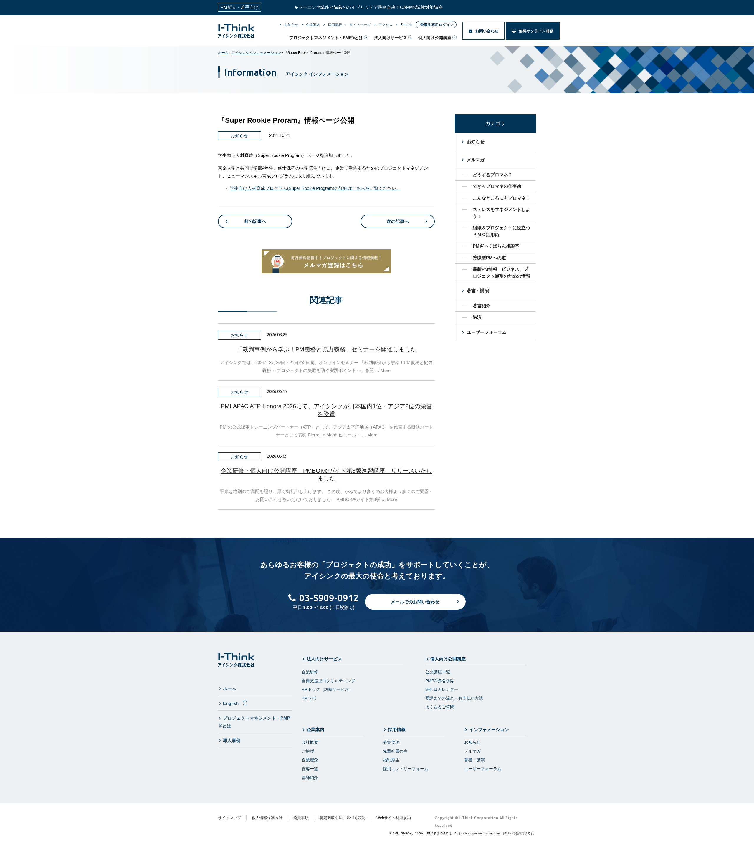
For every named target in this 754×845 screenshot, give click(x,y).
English (406, 25)
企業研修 (310, 672)
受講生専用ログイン (437, 25)
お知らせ (291, 25)
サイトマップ (360, 25)
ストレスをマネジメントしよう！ (501, 213)
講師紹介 (310, 777)
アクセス (385, 25)
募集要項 (391, 742)
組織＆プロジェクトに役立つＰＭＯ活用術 (501, 231)
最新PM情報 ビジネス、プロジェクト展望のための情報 (501, 272)
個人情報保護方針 (267, 818)
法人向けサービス (390, 37)
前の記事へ (255, 221)
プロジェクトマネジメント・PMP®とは (326, 37)
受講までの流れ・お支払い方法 (454, 698)
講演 (477, 317)
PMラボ (309, 698)
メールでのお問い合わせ (415, 601)
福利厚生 (391, 760)
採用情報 (335, 25)
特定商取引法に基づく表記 (343, 818)
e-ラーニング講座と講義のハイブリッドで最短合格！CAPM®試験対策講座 (369, 7)
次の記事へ (398, 221)
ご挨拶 (308, 751)
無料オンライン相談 (535, 31)
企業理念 (310, 760)
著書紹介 (481, 305)
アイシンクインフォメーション (256, 53)
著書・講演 (478, 290)
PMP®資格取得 (439, 680)
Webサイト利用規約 (393, 818)
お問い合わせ (486, 31)
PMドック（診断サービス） (327, 689)
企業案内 (313, 25)
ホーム (223, 53)
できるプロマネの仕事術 (497, 186)
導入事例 (232, 740)
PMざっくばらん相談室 (496, 245)
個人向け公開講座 (434, 37)
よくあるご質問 (439, 707)
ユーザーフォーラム (487, 332)
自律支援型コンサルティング (328, 680)
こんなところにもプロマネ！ (501, 197)
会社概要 (310, 742)
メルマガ (476, 159)
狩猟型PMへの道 (489, 257)
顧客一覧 (310, 768)
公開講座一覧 (437, 672)
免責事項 (301, 818)
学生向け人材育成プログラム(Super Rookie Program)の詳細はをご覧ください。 (315, 188)
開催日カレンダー (441, 689)
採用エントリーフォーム (405, 768)
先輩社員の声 (395, 751)
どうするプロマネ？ (492, 174)
